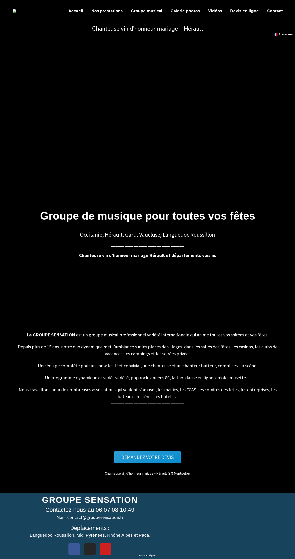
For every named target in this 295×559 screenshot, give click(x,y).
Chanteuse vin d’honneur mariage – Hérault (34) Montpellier (147, 473)
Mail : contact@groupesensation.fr (89, 517)
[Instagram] (90, 549)
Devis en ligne (244, 11)
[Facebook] (74, 549)
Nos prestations (107, 11)
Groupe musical (146, 11)
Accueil (75, 11)
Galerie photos (185, 11)
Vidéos (215, 11)
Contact (275, 11)
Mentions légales (147, 555)
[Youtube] (105, 549)
